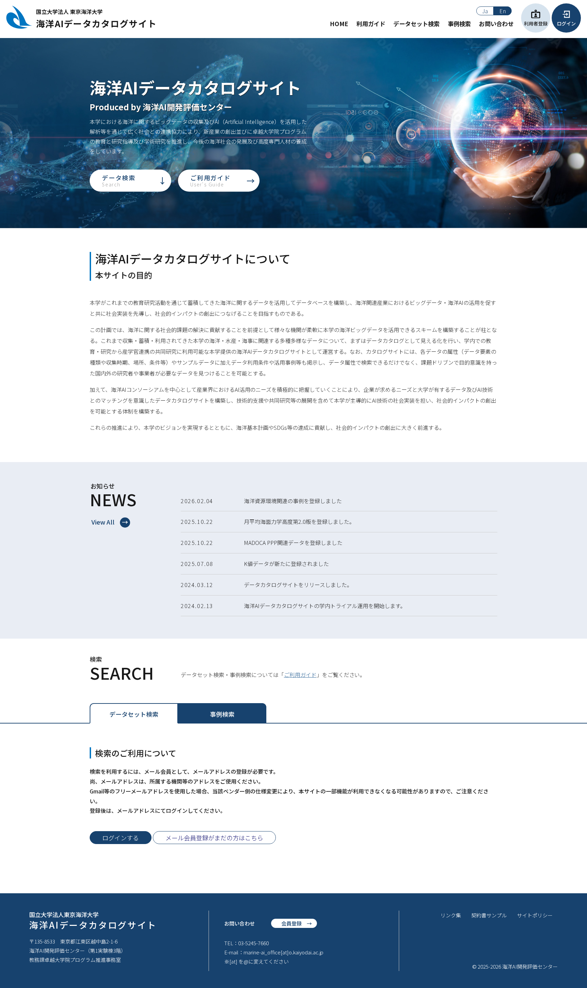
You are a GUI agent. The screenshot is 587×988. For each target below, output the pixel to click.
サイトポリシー (535, 915)
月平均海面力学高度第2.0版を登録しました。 (299, 521)
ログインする (120, 837)
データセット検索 (416, 24)
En (502, 11)
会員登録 (291, 923)
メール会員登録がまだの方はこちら (214, 837)
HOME (339, 24)
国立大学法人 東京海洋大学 (96, 18)
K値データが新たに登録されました (286, 564)
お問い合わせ (496, 24)
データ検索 (119, 180)
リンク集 (451, 915)
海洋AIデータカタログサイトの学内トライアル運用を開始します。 (325, 606)
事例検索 (459, 24)
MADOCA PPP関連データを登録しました (293, 542)
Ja (485, 11)
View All (102, 521)
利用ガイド (370, 24)
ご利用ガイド (210, 180)
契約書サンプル (489, 915)
